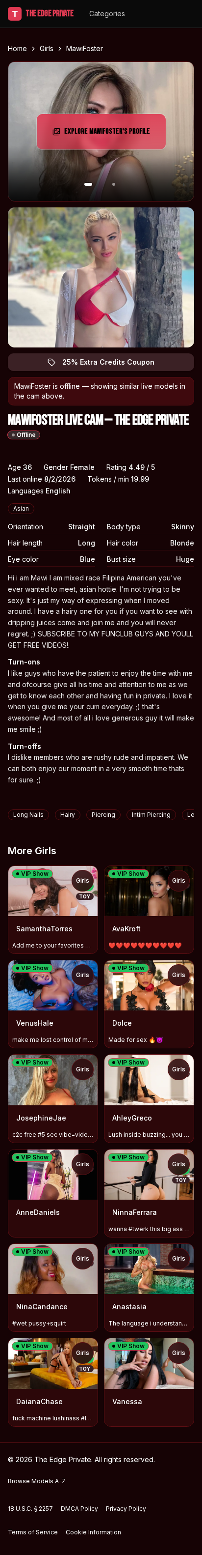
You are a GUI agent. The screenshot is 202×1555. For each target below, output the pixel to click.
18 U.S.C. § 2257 (30, 1508)
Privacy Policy (126, 1508)
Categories (107, 13)
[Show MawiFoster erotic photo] (88, 184)
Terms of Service (33, 1532)
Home (17, 48)
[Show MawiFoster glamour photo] (114, 184)
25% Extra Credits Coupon (114, 364)
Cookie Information (93, 1532)
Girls (46, 48)
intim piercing (151, 814)
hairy (67, 814)
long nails (28, 814)
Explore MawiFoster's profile (108, 134)
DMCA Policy (79, 1508)
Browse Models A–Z (37, 1481)
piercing (103, 814)
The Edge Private (43, 13)
